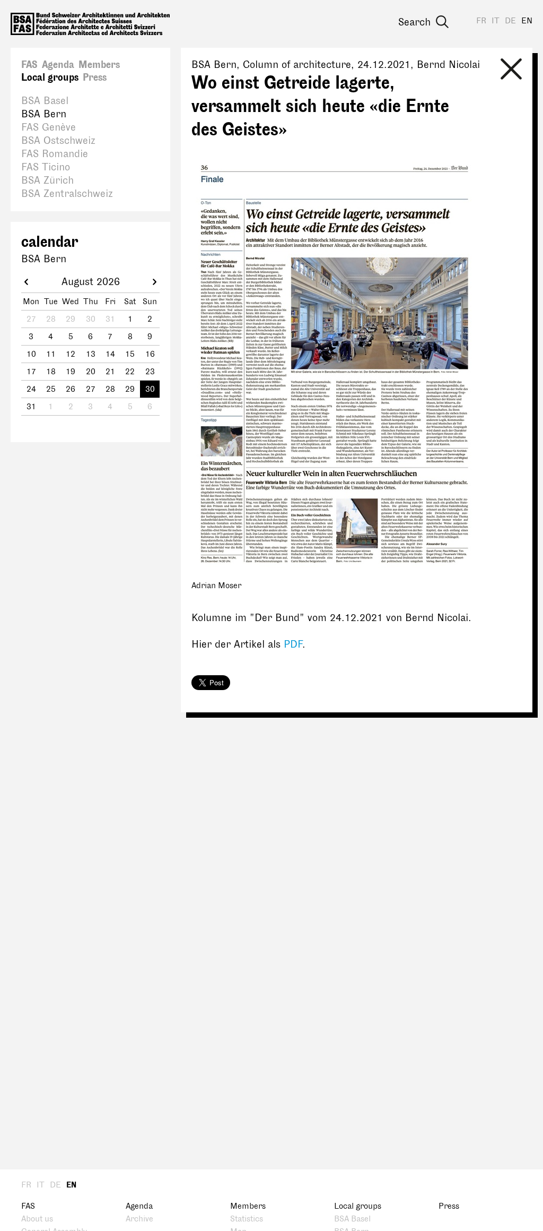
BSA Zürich (47, 180)
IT (496, 20)
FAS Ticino (45, 167)
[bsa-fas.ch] (90, 24)
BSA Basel (44, 101)
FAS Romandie (54, 154)
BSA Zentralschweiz (67, 194)
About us (37, 1219)
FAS (29, 64)
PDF (293, 644)
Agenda (58, 64)
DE (510, 20)
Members (99, 64)
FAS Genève (48, 127)
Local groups (49, 77)
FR (481, 20)
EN (526, 20)
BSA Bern (43, 114)
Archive (139, 1219)
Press (95, 77)
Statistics (246, 1219)
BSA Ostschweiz (58, 141)
